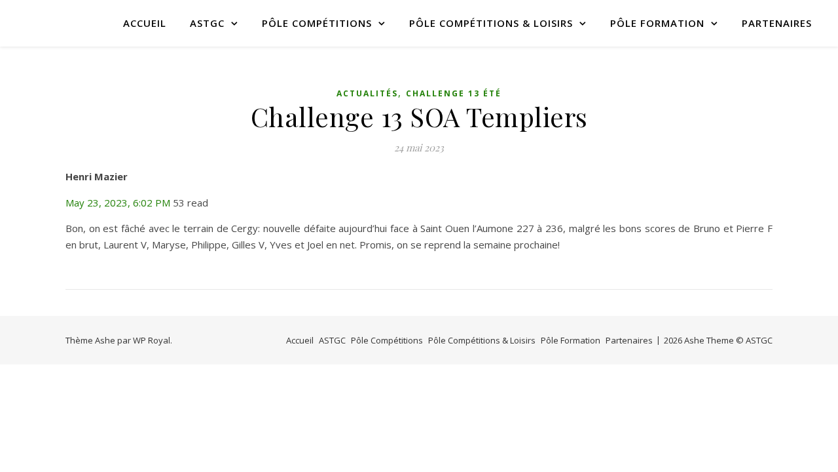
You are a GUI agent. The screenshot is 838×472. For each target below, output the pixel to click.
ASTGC (207, 23)
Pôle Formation (657, 23)
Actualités (367, 93)
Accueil (144, 23)
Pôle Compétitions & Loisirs (491, 23)
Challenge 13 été (453, 93)
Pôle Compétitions (317, 23)
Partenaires (777, 23)
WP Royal (151, 340)
